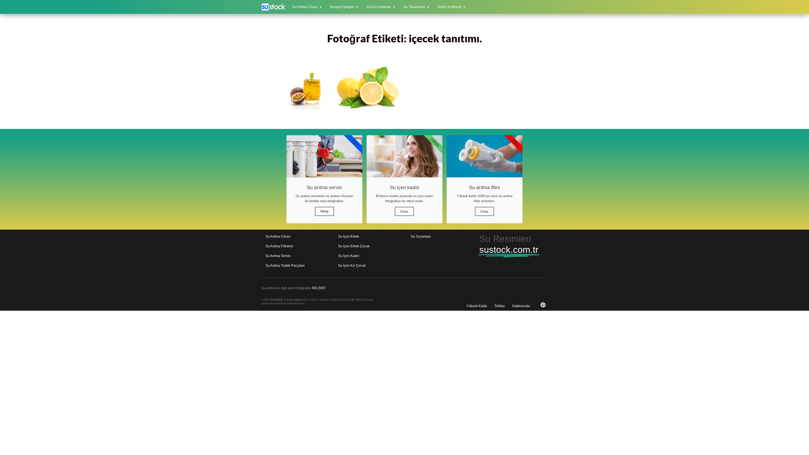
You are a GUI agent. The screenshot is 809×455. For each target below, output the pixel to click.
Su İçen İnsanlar (379, 7)
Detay (324, 211)
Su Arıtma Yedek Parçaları (285, 265)
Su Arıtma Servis (277, 256)
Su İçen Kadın (348, 256)
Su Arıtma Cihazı (304, 7)
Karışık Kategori (342, 7)
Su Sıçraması (421, 236)
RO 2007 (319, 288)
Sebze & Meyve (449, 7)
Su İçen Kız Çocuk (352, 265)
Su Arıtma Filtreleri (279, 246)
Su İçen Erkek (348, 236)
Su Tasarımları (414, 7)
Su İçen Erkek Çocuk (354, 246)
